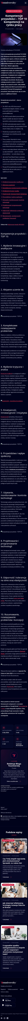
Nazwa (3, 807)
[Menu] (25, 2)
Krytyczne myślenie (6, 373)
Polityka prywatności (13, 989)
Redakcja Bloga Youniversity (14, 765)
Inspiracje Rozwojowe (14, 11)
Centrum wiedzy (5, 991)
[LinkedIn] (7, 1018)
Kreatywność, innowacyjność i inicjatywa (15, 194)
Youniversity (10, 686)
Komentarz (4, 791)
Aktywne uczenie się (9, 185)
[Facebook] (1, 1018)
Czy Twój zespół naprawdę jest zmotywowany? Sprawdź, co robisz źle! (14, 861)
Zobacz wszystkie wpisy (12, 781)
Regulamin (3, 989)
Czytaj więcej (6, 877)
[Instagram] (4, 1018)
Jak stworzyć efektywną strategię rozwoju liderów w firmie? (14, 905)
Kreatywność (5, 417)
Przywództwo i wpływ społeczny (12, 197)
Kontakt (22, 989)
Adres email (4, 809)
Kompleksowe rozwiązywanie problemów (15, 188)
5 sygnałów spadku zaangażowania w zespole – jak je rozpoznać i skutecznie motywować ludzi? (14, 949)
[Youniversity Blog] (9, 3)
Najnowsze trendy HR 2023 (16, 224)
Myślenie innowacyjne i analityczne (13, 182)
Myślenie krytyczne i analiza (11, 191)
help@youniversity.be (6, 986)
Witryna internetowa (6, 812)
